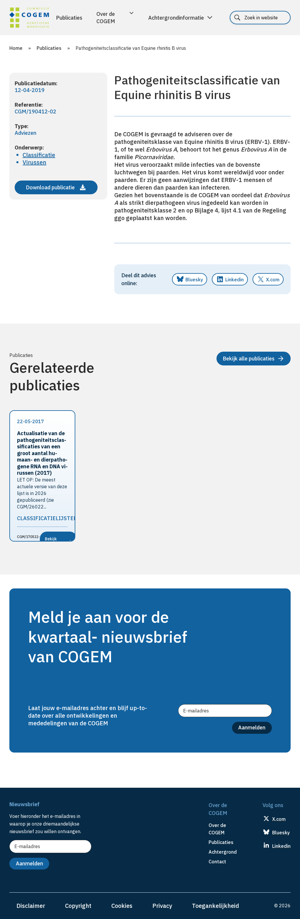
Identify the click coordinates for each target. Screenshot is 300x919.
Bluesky (194, 279)
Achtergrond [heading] (223, 852)
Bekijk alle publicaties (249, 358)
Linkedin (234, 279)
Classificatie (39, 155)
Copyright (78, 905)
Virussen (34, 162)
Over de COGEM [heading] (217, 828)
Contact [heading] (217, 861)
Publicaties (69, 17)
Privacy (162, 905)
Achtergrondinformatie (176, 17)
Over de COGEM (105, 18)
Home (16, 48)
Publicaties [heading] (221, 842)
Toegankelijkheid (215, 905)
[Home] (29, 18)
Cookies (121, 905)
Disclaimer (30, 905)
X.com (272, 279)
